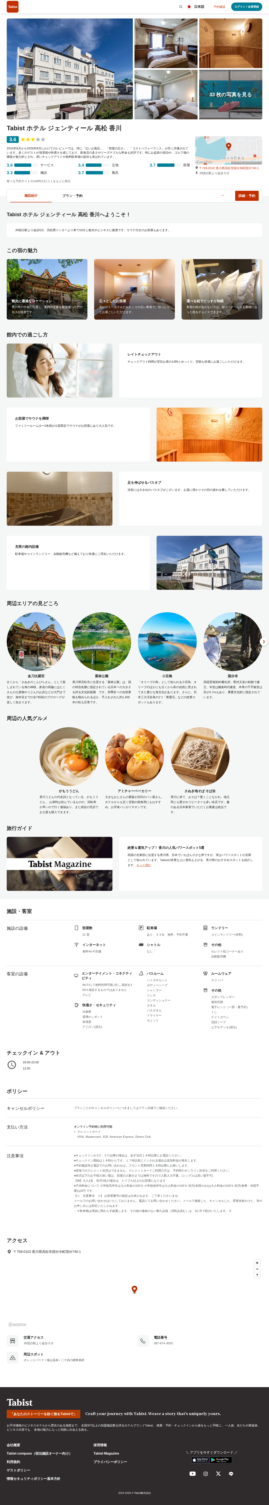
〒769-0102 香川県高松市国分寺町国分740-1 (229, 168)
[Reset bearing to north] (257, 1275)
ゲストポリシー (18, 1470)
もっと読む (143, 865)
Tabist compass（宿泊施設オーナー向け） (39, 1453)
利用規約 (13, 1462)
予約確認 (219, 6)
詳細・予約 (247, 196)
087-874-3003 (163, 1343)
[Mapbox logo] (17, 1324)
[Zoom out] (257, 1269)
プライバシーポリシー (110, 1462)
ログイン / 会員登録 (247, 6)
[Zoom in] (257, 1263)
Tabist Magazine (106, 1453)
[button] (181, 7)
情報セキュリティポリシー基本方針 (34, 1478)
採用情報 (100, 1445)
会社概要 (13, 1445)
